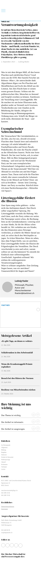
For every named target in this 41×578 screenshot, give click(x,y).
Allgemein (4, 447)
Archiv (3, 469)
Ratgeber (4, 452)
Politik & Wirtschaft (7, 457)
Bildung (3, 450)
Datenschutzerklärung (7, 506)
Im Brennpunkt (5, 445)
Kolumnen (4, 464)
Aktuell (3, 462)
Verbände (4, 467)
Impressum (4, 509)
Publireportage (5, 459)
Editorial (4, 455)
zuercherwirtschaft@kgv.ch (9, 490)
